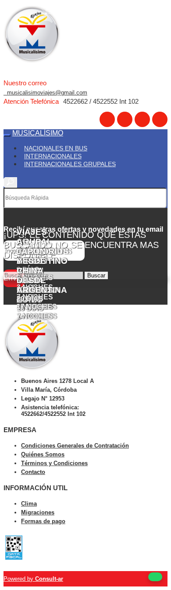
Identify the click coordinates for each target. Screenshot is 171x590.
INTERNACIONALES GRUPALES (70, 164)
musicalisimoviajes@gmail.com (45, 92)
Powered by (33, 578)
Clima (29, 503)
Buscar (96, 275)
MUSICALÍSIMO (37, 133)
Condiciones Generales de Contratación (75, 445)
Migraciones (37, 512)
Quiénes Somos (42, 454)
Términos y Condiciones (54, 463)
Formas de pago (43, 521)
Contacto (33, 472)
